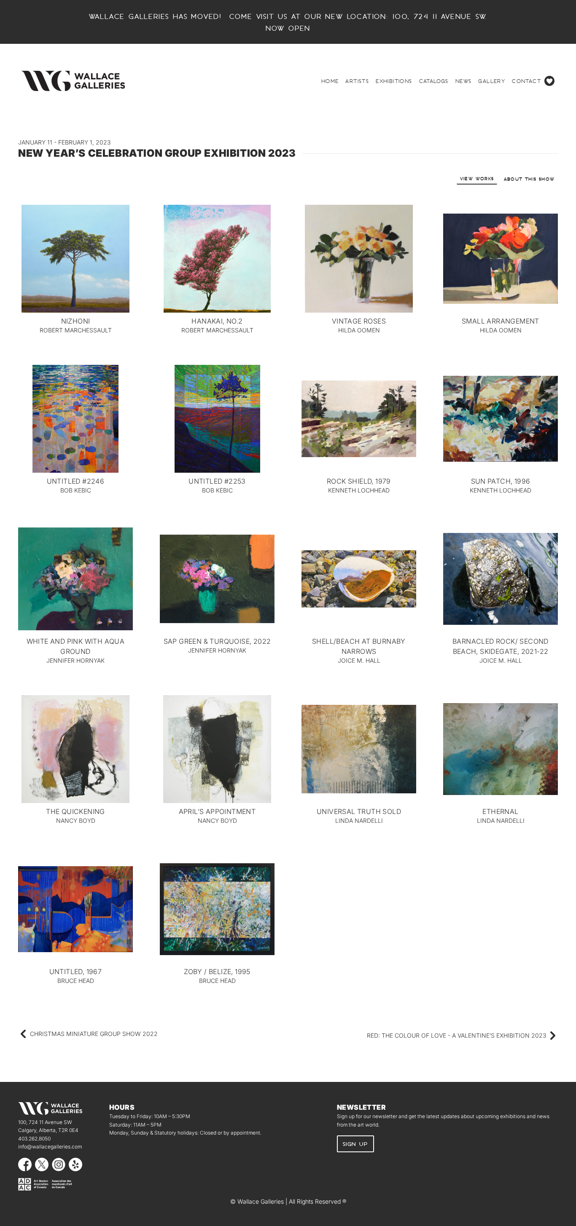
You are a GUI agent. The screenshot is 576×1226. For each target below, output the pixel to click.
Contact (526, 81)
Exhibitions (394, 81)
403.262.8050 (34, 1138)
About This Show (529, 179)
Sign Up (355, 1143)
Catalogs (434, 81)
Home (330, 81)
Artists (357, 81)
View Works (477, 178)
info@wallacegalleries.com (50, 1146)
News (463, 81)
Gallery (491, 81)
